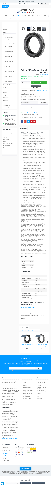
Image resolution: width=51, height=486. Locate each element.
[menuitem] (9, 4)
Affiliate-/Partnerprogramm (43, 381)
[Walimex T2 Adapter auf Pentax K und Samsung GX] (41, 338)
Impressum (5, 152)
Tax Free (25, 388)
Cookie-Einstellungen (8, 133)
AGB (4, 149)
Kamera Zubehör (7, 84)
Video (4, 87)
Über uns (5, 137)
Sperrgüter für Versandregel (6, 106)
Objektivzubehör (8, 81)
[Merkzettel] (38, 3)
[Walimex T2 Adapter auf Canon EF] (27, 338)
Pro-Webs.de (36, 474)
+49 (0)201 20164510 (5, 454)
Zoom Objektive (7, 54)
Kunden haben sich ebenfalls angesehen (29, 330)
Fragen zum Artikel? (42, 90)
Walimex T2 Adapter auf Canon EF (27, 345)
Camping (5, 95)
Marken (5, 29)
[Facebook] (22, 121)
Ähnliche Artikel (24, 327)
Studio (4, 32)
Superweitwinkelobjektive (10, 43)
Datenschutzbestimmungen (20, 370)
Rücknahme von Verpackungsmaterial (41, 391)
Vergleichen (24, 90)
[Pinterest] (31, 121)
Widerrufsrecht (6, 145)
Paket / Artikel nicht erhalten (27, 384)
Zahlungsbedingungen (28, 390)
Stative (4, 90)
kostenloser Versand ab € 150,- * (10, 116)
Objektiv (24, 171)
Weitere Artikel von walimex (28, 307)
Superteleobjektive (8, 59)
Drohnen (5, 92)
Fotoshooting (6, 27)
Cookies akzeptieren (25, 483)
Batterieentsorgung (41, 382)
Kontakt (5, 141)
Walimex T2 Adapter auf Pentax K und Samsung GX (41, 345)
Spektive (6, 74)
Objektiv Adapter (8, 76)
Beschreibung (23, 128)
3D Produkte (6, 97)
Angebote (5, 100)
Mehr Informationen (25, 480)
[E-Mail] (34, 121)
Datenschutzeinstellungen (13, 483)
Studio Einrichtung (27, 387)
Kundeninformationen (8, 135)
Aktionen (5, 102)
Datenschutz (6, 147)
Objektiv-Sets (7, 66)
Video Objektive (8, 64)
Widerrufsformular (27, 398)
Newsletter (39, 388)
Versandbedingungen (8, 143)
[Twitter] (28, 121)
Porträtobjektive (8, 49)
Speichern (43, 102)
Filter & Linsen (7, 79)
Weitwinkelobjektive (8, 46)
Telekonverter (7, 69)
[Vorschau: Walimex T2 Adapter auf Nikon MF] (23, 28)
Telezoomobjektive (8, 61)
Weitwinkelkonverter (9, 71)
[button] (36, 86)
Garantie (39, 385)
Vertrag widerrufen (25, 468)
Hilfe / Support (6, 139)
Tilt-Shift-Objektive (8, 51)
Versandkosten (22, 471)
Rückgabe (25, 395)
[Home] (3, 15)
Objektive (5, 34)
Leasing (24, 382)
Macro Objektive (8, 39)
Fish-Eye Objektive (8, 37)
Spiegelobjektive (8, 56)
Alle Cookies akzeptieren (38, 483)
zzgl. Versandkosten (44, 74)
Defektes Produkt (27, 381)
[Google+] (25, 121)
